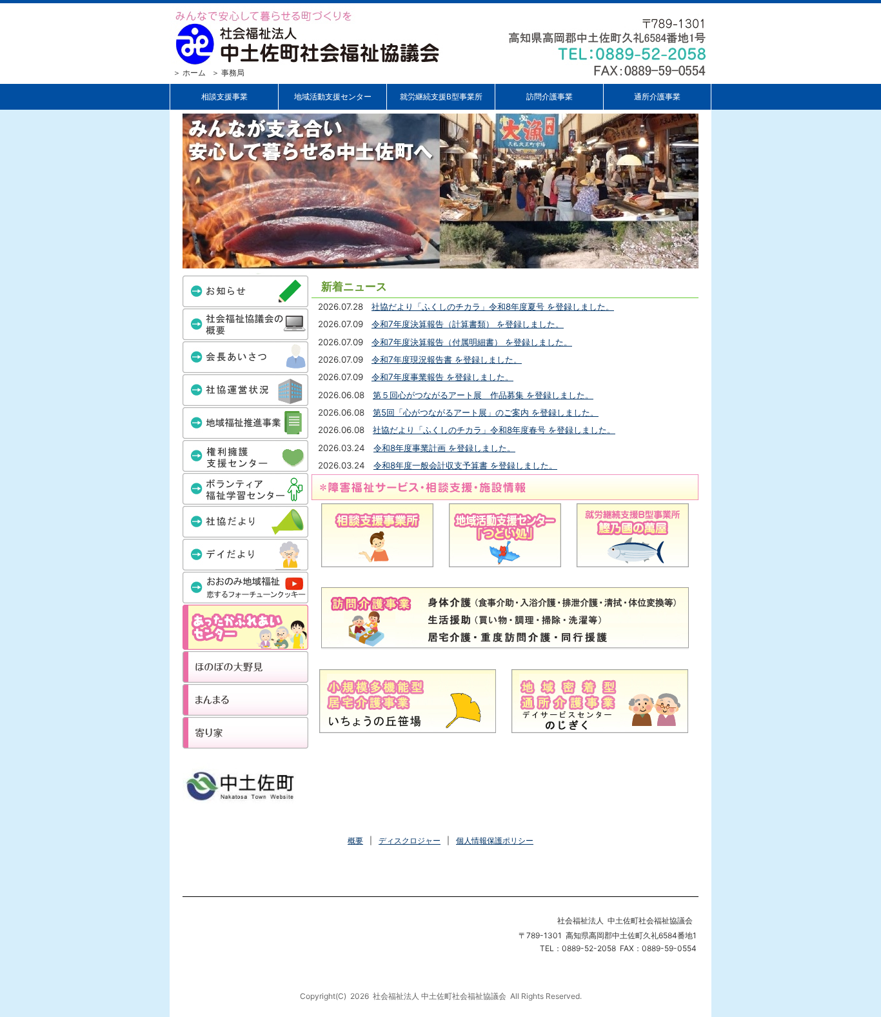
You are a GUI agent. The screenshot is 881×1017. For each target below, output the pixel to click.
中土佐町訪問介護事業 (505, 618)
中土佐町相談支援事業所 (377, 535)
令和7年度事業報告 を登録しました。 (442, 377)
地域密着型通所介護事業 (599, 701)
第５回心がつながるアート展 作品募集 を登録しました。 (483, 395)
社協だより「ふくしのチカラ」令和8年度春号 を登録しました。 (494, 430)
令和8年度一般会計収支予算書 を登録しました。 (465, 465)
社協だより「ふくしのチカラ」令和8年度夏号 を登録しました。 (492, 306)
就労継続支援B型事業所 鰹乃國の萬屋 (633, 535)
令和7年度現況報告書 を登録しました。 (446, 359)
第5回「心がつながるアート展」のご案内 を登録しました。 (486, 412)
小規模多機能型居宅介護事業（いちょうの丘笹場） (407, 701)
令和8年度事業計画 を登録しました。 (444, 448)
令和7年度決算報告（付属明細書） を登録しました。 (471, 342)
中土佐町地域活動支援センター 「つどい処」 (505, 535)
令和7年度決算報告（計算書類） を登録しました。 (467, 324)
